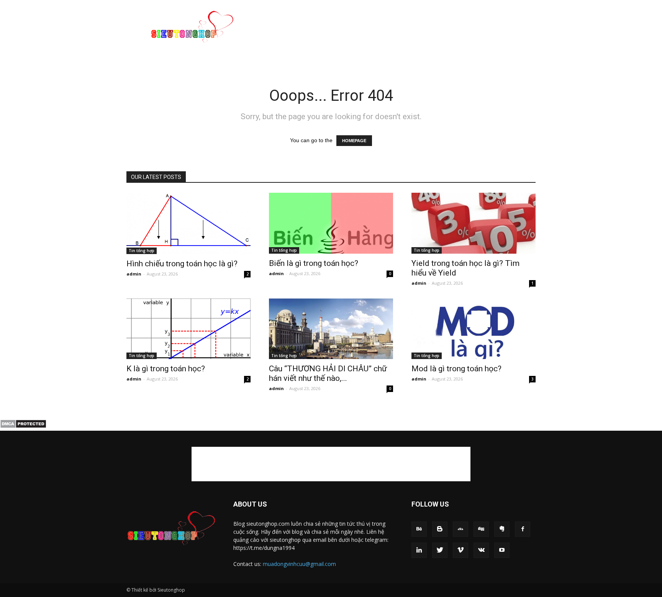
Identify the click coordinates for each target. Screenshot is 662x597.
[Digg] (481, 529)
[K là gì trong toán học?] (188, 328)
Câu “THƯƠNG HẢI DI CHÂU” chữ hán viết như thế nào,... (328, 373)
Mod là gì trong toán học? (456, 368)
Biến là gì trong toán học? (313, 263)
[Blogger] (439, 529)
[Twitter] (439, 550)
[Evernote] (502, 529)
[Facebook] (522, 529)
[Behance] (419, 529)
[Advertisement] (396, 28)
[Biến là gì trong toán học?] (331, 223)
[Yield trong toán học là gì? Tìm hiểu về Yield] (473, 223)
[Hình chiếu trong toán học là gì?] (188, 223)
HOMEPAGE (354, 140)
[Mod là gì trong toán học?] (473, 328)
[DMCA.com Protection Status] (23, 426)
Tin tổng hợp (141, 250)
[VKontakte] (481, 550)
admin (133, 274)
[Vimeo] (460, 550)
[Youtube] (502, 550)
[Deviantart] (460, 529)
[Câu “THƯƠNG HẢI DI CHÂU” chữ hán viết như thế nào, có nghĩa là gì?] (331, 328)
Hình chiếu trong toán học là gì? (182, 263)
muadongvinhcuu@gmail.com (299, 563)
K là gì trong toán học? (165, 368)
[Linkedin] (419, 550)
